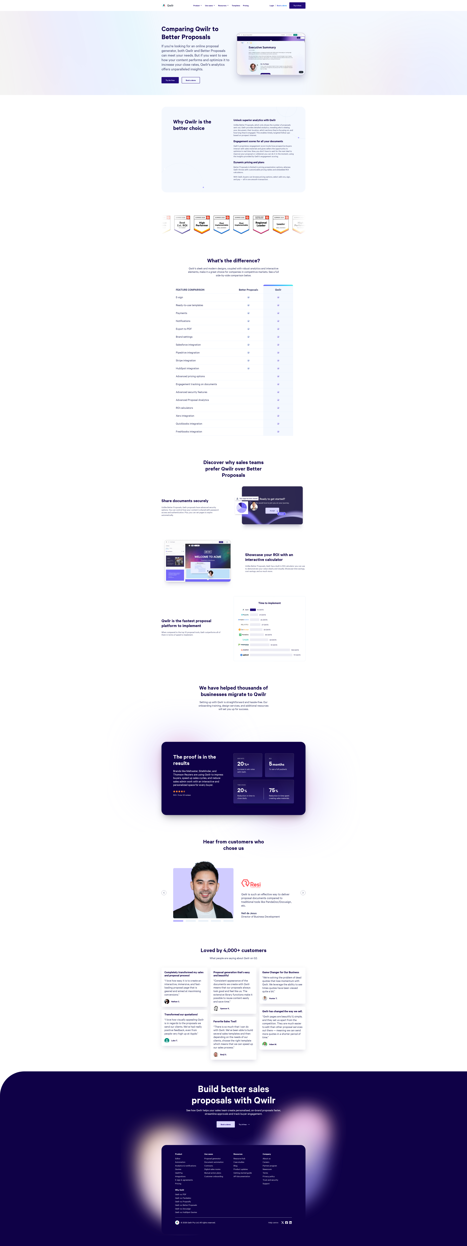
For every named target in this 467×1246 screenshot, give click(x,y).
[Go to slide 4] (216, 921)
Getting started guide (243, 1172)
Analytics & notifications (185, 1165)
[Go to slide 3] (203, 921)
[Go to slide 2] (191, 921)
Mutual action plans (212, 1172)
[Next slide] (303, 892)
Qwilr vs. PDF (180, 1194)
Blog (235, 1165)
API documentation (242, 1176)
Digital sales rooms (212, 1169)
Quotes (178, 1169)
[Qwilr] (168, 5)
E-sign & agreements (184, 1179)
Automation (180, 1162)
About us (266, 1158)
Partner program (270, 1165)
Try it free (243, 1124)
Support (266, 1183)
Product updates (241, 1169)
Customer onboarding (213, 1176)
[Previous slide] (164, 892)
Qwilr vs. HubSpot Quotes (186, 1212)
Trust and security (270, 1179)
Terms (265, 1172)
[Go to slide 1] (178, 921)
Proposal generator (212, 1158)
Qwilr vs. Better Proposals (186, 1205)
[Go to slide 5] (228, 921)
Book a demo (282, 5)
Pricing (178, 1183)
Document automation (214, 1162)
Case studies (239, 1162)
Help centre (273, 1222)
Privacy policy (269, 1176)
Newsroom (267, 1169)
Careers (266, 1162)
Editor (177, 1158)
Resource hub (239, 1158)
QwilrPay (179, 1172)
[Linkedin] (290, 1222)
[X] (282, 1222)
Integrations (180, 1176)
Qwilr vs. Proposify (183, 1201)
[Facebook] (286, 1222)
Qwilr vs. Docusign (183, 1208)
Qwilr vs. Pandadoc (183, 1198)
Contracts (208, 1165)
